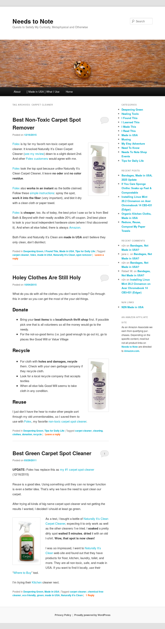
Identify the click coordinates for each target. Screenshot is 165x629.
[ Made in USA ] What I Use (43, 91)
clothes (16, 434)
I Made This (129, 126)
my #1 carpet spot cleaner (77, 469)
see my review (34, 153)
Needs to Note (32, 21)
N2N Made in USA (132, 307)
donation (27, 434)
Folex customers (37, 158)
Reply (90, 595)
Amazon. (75, 227)
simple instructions (42, 193)
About (17, 91)
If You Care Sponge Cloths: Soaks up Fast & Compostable (137, 188)
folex (33, 255)
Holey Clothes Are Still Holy (46, 277)
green (40, 595)
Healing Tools (130, 114)
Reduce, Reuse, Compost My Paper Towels (133, 226)
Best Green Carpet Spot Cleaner (51, 453)
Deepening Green (33, 251)
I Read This (129, 131)
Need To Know (130, 148)
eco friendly (29, 595)
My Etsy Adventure (133, 143)
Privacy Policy (63, 615)
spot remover (84, 255)
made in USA (44, 255)
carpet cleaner (20, 255)
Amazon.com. (132, 351)
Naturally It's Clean (64, 255)
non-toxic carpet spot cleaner (67, 421)
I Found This (51, 251)
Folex (16, 144)
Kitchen (37, 582)
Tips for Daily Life (85, 251)
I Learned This (130, 122)
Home (69, 91)
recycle (37, 434)
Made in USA (66, 251)
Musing (126, 139)
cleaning (98, 430)
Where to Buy (22, 572)
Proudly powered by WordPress (92, 615)
